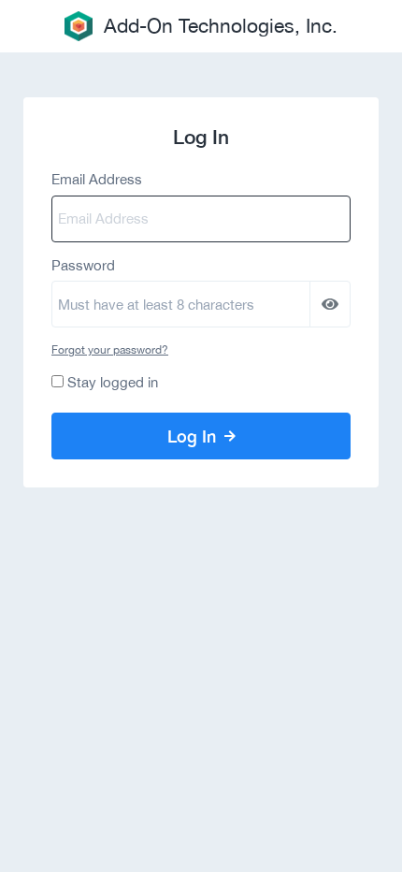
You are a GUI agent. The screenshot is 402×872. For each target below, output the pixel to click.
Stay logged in (112, 382)
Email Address (96, 179)
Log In (194, 436)
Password (83, 265)
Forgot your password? (109, 349)
